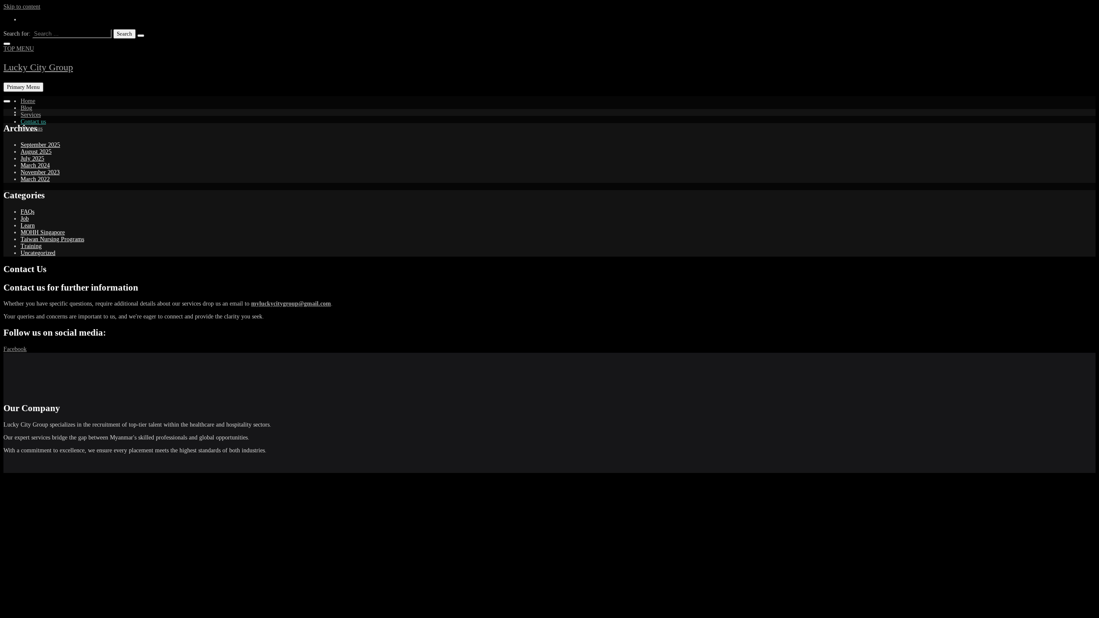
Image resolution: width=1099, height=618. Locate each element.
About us (32, 128)
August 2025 (36, 151)
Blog (26, 108)
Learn (28, 225)
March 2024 (35, 165)
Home (28, 101)
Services (31, 115)
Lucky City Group (38, 67)
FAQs (27, 212)
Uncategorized (38, 253)
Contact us (33, 121)
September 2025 (40, 145)
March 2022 (35, 179)
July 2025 (32, 158)
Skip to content (21, 6)
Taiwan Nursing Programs (52, 239)
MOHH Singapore (43, 232)
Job (25, 218)
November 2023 (40, 172)
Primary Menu (23, 87)
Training (31, 246)
